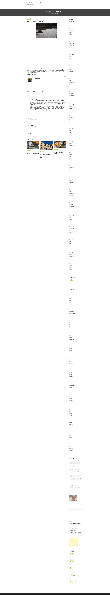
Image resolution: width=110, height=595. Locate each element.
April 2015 (71, 158)
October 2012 (71, 213)
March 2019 (71, 71)
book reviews (71, 304)
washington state (72, 446)
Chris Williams (32, 125)
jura (70, 361)
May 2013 (71, 200)
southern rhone (72, 426)
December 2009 (72, 281)
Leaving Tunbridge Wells (33, 153)
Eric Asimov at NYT (72, 562)
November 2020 (72, 41)
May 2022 (71, 23)
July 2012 (71, 219)
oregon (71, 387)
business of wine (72, 309)
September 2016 (72, 126)
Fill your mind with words (58, 153)
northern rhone (72, 385)
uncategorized (28, 19)
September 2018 (72, 82)
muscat (71, 374)
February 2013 (72, 206)
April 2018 (71, 91)
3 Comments (64, 76)
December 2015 (72, 143)
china (70, 326)
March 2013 (71, 204)
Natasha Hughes (72, 573)
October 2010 (71, 258)
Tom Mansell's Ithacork (73, 580)
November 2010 (72, 256)
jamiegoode (34, 18)
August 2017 (71, 106)
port (80, 478)
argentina (71, 294)
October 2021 (71, 28)
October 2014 (71, 169)
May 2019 (71, 67)
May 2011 (71, 245)
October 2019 (71, 60)
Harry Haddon (72, 563)
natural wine (71, 376)
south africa (71, 424)
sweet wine (71, 487)
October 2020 (72, 43)
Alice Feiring (71, 553)
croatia (71, 331)
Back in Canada (72, 526)
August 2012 (71, 217)
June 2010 (71, 265)
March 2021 (71, 36)
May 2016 (71, 134)
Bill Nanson (71, 556)
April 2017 (71, 113)
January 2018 (71, 97)
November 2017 (72, 100)
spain (70, 428)
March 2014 (71, 182)
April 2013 (71, 202)
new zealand (71, 381)
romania (71, 407)
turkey (71, 437)
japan (70, 359)
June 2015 (71, 154)
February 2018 (72, 95)
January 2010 (71, 280)
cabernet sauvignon (72, 313)
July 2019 (71, 63)
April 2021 (71, 34)
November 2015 (72, 145)
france (71, 337)
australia (71, 296)
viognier (71, 444)
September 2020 (72, 45)
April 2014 (71, 180)
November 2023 (72, 21)
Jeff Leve (71, 567)
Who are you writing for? (73, 530)
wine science (71, 450)
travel (70, 435)
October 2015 (71, 147)
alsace (70, 460)
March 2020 (71, 52)
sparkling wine (71, 485)
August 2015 (71, 150)
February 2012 (72, 228)
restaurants (71, 400)
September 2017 (72, 104)
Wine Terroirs (71, 584)
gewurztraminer (72, 346)
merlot (71, 372)
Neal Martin (71, 574)
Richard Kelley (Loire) (73, 575)
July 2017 (71, 108)
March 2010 (71, 271)
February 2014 (72, 184)
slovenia (71, 422)
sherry (71, 420)
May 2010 (71, 267)
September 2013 (72, 193)
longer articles (72, 368)
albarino (71, 291)
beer (70, 302)
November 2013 (72, 189)
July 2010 (71, 263)
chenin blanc (71, 322)
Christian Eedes (72, 558)
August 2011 (71, 239)
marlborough (79, 474)
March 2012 (71, 226)
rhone (70, 402)
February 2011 (71, 250)
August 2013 (71, 195)
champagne (71, 467)
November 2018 (72, 78)
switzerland (71, 431)
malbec (71, 370)
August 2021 (71, 30)
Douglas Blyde (72, 560)
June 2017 (71, 110)
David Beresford (72, 559)
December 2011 (72, 232)
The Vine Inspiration (72, 577)
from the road (72, 339)
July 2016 (71, 130)
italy (70, 357)
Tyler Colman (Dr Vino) (73, 581)
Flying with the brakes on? (73, 528)
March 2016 (71, 137)
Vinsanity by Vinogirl (72, 583)
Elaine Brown (71, 561)
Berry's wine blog (72, 555)
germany (71, 344)
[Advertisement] (73, 542)
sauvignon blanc (72, 415)
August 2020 (71, 47)
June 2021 (71, 32)
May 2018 (71, 89)
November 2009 (72, 282)
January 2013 (71, 208)
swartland (76, 485)
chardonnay (71, 320)
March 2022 (71, 26)
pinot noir (71, 394)
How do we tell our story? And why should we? (46, 156)
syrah (70, 433)
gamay (71, 341)
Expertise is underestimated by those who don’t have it (75, 524)
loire (74, 474)
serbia (71, 418)
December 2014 (72, 165)
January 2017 (71, 119)
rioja (70, 405)
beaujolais (71, 300)
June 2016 (71, 132)
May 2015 (71, 156)
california (71, 315)
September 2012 (72, 215)
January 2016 (71, 141)
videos (71, 442)
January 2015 (71, 163)
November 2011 (72, 234)
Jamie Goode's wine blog (35, 3)
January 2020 (71, 56)
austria (71, 298)
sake (70, 411)
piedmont (71, 391)
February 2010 (72, 279)
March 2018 (71, 93)
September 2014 (72, 171)
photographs (71, 389)
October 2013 (71, 191)
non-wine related (72, 383)
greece (71, 348)
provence (71, 398)
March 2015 (71, 160)
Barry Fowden (72, 554)
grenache (71, 350)
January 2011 (71, 252)
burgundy (71, 307)
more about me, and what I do (74, 507)
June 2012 (71, 221)
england (71, 335)
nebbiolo (71, 378)
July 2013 (71, 197)
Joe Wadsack (71, 568)
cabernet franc (72, 311)
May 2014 (71, 178)
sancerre (71, 413)
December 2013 (72, 187)
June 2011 (71, 243)
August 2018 (71, 84)
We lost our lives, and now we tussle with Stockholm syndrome (75, 533)
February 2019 (72, 73)
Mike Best (71, 570)
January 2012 (71, 230)
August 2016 (71, 128)
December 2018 (72, 76)
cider (70, 328)
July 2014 (71, 174)
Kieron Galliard (72, 569)
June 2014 (71, 176)
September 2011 (72, 237)
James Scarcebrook (72, 566)
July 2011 (71, 241)
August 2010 (71, 261)
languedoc (71, 363)
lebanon (71, 365)
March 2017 (71, 115)
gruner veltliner (72, 352)
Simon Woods (72, 576)
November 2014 (72, 167)
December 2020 (72, 39)
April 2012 (71, 224)
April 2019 (71, 69)
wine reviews (71, 448)
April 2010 (71, 269)
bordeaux (78, 462)
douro (71, 333)
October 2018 (71, 80)
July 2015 (71, 152)
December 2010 (72, 254)
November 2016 (72, 123)
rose (70, 409)
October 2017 (71, 102)
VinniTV (71, 582)
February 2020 (72, 54)
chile (70, 324)
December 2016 (72, 121)
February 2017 (72, 117)
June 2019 (71, 65)
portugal (71, 396)
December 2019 (72, 58)
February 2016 (72, 139)
